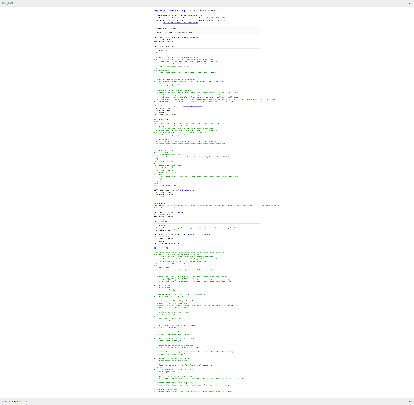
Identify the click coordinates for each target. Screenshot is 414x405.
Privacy (18, 402)
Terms (25, 402)
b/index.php (178, 212)
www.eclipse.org (177, 10)
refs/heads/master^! (207, 10)
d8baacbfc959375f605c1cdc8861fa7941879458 (180, 23)
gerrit (165, 10)
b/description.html (188, 190)
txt (405, 402)
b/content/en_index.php (192, 106)
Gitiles (13, 402)
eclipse (157, 10)
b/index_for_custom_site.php (199, 234)
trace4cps (191, 10)
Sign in (409, 3)
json (410, 402)
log (201, 15)
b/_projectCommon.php (190, 37)
